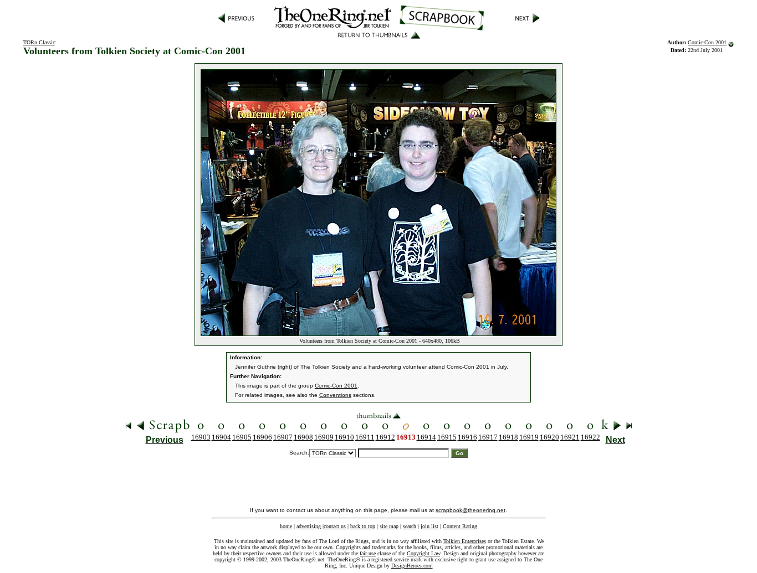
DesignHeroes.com (412, 565)
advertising (308, 526)
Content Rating (460, 526)
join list (429, 526)
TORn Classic (39, 42)
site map (389, 526)
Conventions (335, 395)
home (286, 526)
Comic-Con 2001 (707, 42)
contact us (335, 526)
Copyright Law (423, 553)
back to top (362, 526)
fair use (368, 553)
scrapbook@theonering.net (470, 510)
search (409, 526)
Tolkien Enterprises (464, 541)
